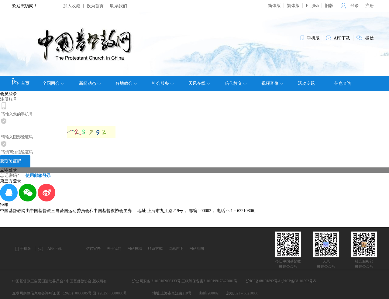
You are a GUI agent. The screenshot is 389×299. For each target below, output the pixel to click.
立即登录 (8, 170)
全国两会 (51, 83)
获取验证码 (10, 161)
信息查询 (342, 83)
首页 (25, 83)
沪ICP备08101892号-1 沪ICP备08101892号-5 (281, 281)
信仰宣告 (93, 248)
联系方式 (155, 248)
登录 (354, 5)
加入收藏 (71, 6)
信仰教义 (233, 83)
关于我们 (114, 248)
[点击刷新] (91, 132)
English (312, 5)
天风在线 (196, 83)
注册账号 (8, 99)
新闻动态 (87, 83)
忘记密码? (9, 175)
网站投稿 (134, 248)
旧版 (329, 5)
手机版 (25, 248)
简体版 (274, 5)
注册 (369, 5)
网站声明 (176, 248)
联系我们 (118, 6)
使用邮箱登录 (38, 175)
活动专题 (306, 83)
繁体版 (293, 5)
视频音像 (269, 83)
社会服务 (160, 83)
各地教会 (124, 83)
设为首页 (95, 6)
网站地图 (196, 248)
